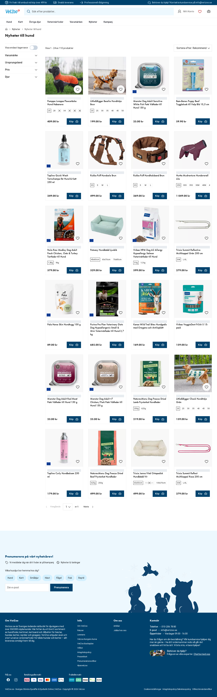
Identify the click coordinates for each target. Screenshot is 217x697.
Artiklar (117, 626)
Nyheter (93, 22)
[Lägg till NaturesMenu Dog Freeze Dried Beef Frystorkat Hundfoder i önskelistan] (121, 461)
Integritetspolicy (84, 652)
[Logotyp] (12, 11)
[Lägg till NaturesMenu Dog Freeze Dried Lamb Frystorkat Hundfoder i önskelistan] (164, 387)
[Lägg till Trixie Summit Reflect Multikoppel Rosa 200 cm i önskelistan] (206, 461)
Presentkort (82, 657)
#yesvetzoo (82, 665)
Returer (80, 630)
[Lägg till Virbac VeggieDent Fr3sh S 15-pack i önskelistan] (206, 313)
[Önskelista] (200, 11)
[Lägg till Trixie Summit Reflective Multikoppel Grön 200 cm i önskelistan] (206, 238)
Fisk (70, 578)
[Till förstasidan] (6, 29)
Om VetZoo (82, 626)
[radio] (49, 111)
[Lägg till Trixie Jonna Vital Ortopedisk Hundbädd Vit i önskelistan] (164, 461)
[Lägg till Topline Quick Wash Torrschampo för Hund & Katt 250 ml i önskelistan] (78, 164)
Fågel (59, 578)
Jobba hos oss (120, 630)
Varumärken (76, 22)
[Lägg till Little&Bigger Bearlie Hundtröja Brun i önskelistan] (121, 89)
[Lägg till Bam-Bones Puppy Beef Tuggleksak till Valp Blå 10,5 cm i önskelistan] (206, 89)
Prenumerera (61, 587)
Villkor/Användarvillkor (202, 689)
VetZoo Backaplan (85, 644)
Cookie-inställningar (152, 689)
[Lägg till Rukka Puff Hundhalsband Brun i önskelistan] (164, 164)
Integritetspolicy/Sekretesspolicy (177, 689)
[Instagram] (16, 680)
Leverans (81, 635)
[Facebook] (8, 680)
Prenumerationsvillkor (86, 661)
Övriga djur (35, 22)
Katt (20, 22)
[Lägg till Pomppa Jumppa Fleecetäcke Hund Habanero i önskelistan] (78, 89)
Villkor (80, 648)
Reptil (81, 578)
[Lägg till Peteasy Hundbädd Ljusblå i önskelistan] (121, 238)
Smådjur (34, 578)
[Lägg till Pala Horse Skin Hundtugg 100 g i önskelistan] (78, 313)
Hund (9, 22)
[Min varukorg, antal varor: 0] (209, 11)
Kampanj (108, 22)
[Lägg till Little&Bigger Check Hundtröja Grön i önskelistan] (206, 387)
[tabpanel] (108, 276)
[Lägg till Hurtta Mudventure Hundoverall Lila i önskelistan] (206, 164)
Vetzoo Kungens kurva (87, 639)
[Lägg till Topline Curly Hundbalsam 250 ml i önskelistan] (78, 461)
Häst (47, 578)
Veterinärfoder (55, 22)
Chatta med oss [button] (202, 654)
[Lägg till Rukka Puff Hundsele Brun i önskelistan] (121, 164)
